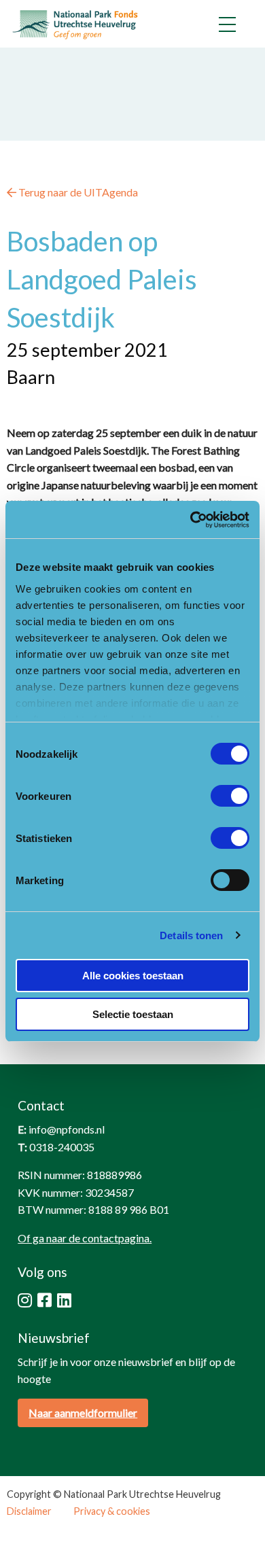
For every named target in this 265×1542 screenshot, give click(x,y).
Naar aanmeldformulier (83, 1412)
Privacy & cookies (111, 1511)
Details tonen (191, 935)
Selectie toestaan (132, 1014)
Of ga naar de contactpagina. (85, 1237)
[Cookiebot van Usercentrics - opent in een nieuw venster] (190, 520)
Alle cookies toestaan (132, 975)
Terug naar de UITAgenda (77, 192)
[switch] (230, 796)
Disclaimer (29, 1511)
